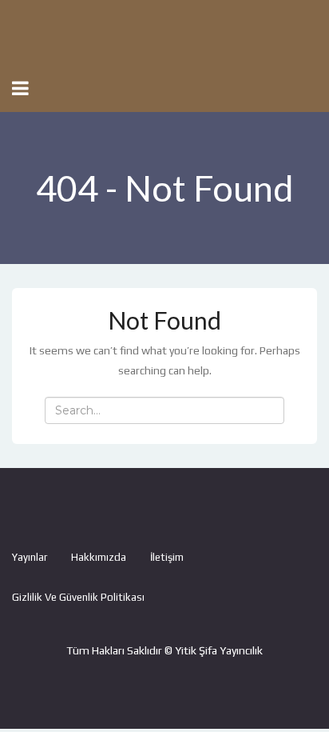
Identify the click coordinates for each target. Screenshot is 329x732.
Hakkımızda (98, 557)
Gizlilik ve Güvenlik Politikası (78, 597)
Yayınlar (29, 557)
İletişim (167, 557)
